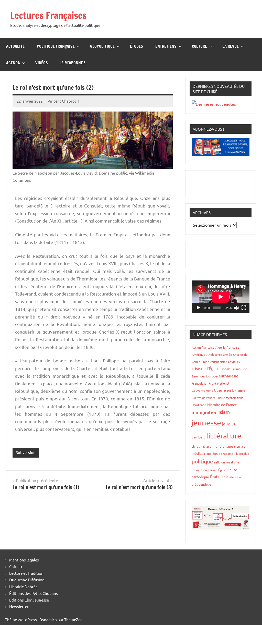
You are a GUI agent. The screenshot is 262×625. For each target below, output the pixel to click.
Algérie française (227, 347)
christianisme (218, 362)
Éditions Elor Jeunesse (29, 599)
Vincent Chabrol (62, 101)
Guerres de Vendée (203, 398)
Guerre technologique (229, 398)
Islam (224, 412)
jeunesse (206, 422)
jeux (226, 423)
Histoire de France (222, 404)
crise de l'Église (206, 368)
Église (222, 470)
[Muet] (236, 307)
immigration (204, 412)
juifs (234, 424)
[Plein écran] (243, 307)
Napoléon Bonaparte (218, 453)
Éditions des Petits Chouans (33, 593)
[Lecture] (198, 307)
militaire (206, 446)
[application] (220, 296)
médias (197, 453)
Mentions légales (24, 559)
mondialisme (222, 446)
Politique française (56, 46)
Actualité (15, 46)
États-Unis (219, 476)
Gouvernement (202, 390)
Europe (212, 376)
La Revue (230, 46)
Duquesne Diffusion (27, 579)
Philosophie (241, 453)
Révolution (199, 470)
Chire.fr (16, 566)
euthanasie (228, 375)
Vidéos (41, 63)
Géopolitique (102, 46)
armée (227, 354)
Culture (199, 46)
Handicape (199, 405)
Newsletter (19, 606)
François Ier (200, 383)
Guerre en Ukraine (229, 390)
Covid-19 (234, 362)
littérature (223, 435)
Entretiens (166, 46)
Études (136, 46)
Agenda (13, 63)
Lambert (198, 437)
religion (219, 462)
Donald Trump (231, 369)
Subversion (26, 452)
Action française (203, 347)
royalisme (232, 462)
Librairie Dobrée (23, 586)
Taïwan (212, 470)
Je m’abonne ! (72, 63)
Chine (205, 362)
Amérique (198, 354)
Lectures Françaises (48, 15)
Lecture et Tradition (26, 573)
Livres (196, 446)
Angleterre (214, 354)
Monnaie (239, 446)
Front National (219, 383)
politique (202, 461)
